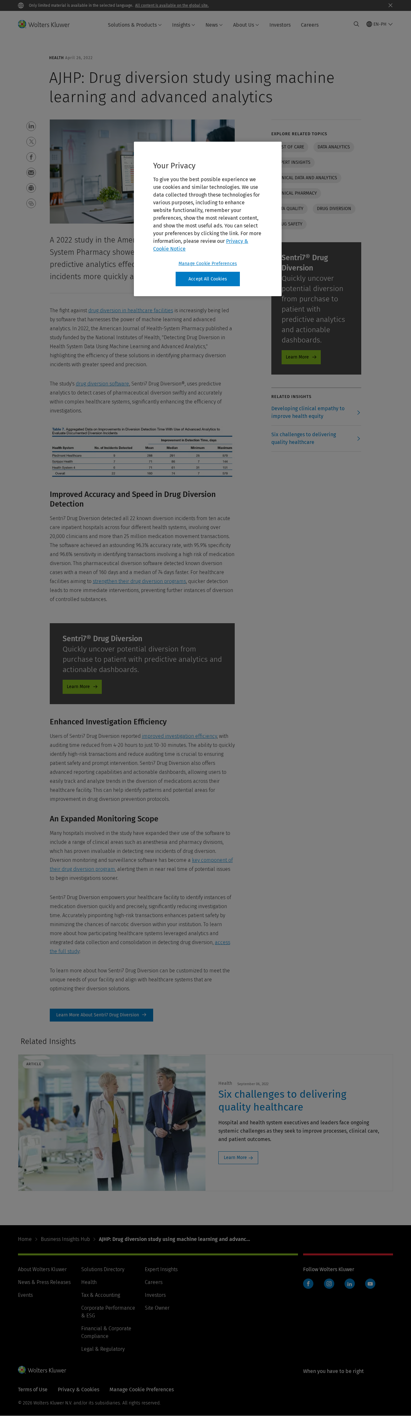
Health (89, 1282)
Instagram (329, 1284)
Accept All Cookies (207, 279)
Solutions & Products (132, 25)
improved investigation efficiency (179, 736)
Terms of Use (33, 1389)
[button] (31, 126)
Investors (280, 25)
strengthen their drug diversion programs (139, 581)
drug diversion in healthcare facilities (130, 310)
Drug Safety (288, 224)
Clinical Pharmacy (296, 193)
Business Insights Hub (65, 1239)
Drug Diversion (334, 208)
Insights (181, 25)
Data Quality (289, 208)
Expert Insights (161, 1269)
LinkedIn (350, 1284)
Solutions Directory (102, 1269)
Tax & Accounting (100, 1295)
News (212, 25)
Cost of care (289, 147)
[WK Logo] (42, 1370)
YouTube (370, 1284)
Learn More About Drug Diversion (101, 1015)
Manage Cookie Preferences (208, 263)
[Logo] (47, 24)
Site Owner (157, 1308)
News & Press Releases (44, 1282)
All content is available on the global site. (172, 5)
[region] (208, 219)
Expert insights (292, 162)
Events (25, 1295)
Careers (310, 25)
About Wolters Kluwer (42, 1269)
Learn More (78, 686)
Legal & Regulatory (103, 1349)
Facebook (308, 1284)
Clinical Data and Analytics (306, 178)
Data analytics (334, 147)
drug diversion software (102, 384)
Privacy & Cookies (78, 1389)
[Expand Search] (356, 24)
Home (25, 1239)
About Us (243, 25)
